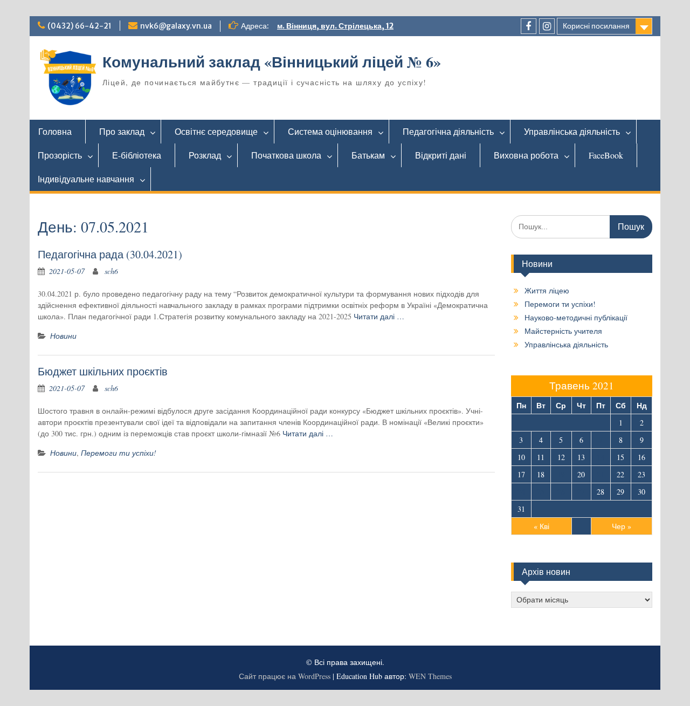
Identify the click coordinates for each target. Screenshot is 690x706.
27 (581, 491)
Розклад (205, 155)
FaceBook (606, 155)
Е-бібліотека (136, 155)
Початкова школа (286, 155)
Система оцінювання (330, 131)
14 (600, 457)
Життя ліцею (547, 290)
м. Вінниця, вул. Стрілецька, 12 (335, 26)
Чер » (621, 526)
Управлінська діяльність (572, 131)
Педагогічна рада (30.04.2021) (110, 254)
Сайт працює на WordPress (284, 676)
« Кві (541, 526)
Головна (55, 131)
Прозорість (60, 155)
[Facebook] (528, 26)
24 (521, 491)
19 (561, 474)
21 (600, 474)
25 (540, 491)
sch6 (111, 271)
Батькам (368, 155)
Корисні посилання (596, 26)
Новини (63, 336)
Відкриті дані (440, 155)
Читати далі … (379, 316)
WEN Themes (430, 676)
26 (561, 491)
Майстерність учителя (563, 331)
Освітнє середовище (216, 131)
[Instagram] (547, 26)
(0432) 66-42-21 (79, 26)
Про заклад (121, 131)
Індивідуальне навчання (86, 178)
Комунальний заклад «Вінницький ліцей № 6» (271, 62)
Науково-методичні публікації (576, 317)
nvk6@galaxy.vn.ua (176, 26)
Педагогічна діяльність (448, 131)
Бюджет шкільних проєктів (103, 371)
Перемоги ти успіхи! (118, 453)
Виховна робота (526, 155)
